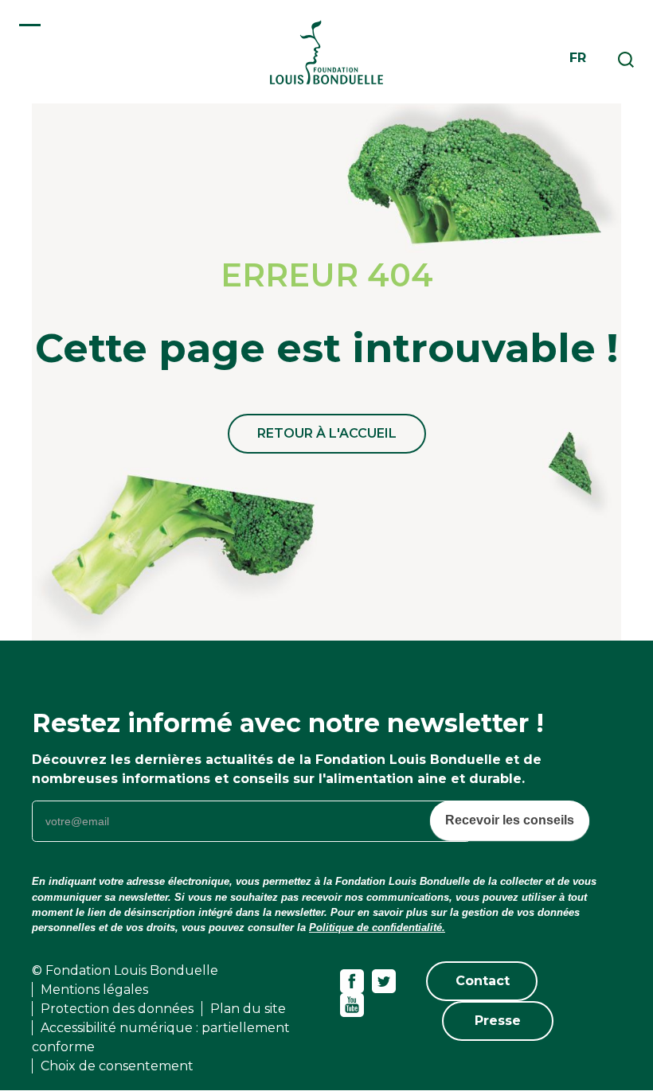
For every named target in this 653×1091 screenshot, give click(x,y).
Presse (498, 1020)
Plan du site (248, 1008)
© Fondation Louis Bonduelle (125, 970)
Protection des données (117, 1008)
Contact (483, 980)
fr (577, 57)
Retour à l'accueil (327, 433)
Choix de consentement (117, 1065)
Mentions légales (94, 989)
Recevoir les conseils (509, 820)
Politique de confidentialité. (377, 927)
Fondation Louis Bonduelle (326, 52)
